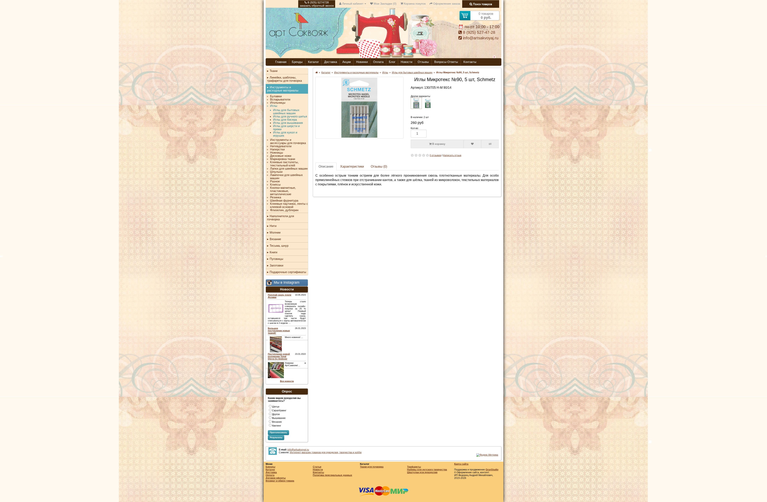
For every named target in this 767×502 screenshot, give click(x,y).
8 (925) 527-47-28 (478, 32)
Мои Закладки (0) (384, 3)
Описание (326, 166)
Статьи (317, 466)
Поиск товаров (482, 4)
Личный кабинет (352, 3)
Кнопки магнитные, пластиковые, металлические (283, 191)
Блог (392, 62)
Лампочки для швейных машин (286, 176)
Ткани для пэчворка (372, 466)
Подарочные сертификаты (288, 272)
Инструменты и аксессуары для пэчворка (288, 141)
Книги (273, 252)
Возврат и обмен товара (280, 480)
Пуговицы (276, 258)
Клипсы (275, 184)
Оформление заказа (446, 3)
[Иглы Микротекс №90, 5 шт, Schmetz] (359, 108)
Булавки (276, 96)
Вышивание (279, 418)
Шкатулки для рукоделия (422, 472)
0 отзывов (435, 155)
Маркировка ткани (282, 159)
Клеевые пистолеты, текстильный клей (284, 164)
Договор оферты (276, 478)
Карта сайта (461, 464)
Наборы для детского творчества (427, 469)
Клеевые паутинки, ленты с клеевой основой (289, 205)
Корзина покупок (414, 3)
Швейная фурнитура (284, 200)
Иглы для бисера (285, 119)
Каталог (313, 62)
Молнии (275, 232)
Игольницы (277, 102)
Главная (280, 62)
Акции (346, 62)
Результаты (276, 437)
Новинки (362, 62)
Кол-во (414, 128)
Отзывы (423, 62)
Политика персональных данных (332, 475)
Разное (275, 181)
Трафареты (414, 466)
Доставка (330, 62)
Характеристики (352, 166)
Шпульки (276, 171)
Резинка (275, 197)
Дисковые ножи (280, 155)
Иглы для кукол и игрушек (285, 134)
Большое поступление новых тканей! (279, 330)
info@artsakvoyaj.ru (480, 38)
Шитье (275, 406)
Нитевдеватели (280, 146)
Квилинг (276, 425)
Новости (406, 62)
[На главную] (299, 37)
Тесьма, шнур (279, 245)
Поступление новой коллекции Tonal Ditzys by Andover (279, 356)
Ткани (273, 71)
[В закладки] (472, 144)
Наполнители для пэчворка (280, 217)
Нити (273, 226)
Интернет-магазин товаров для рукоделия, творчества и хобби (326, 452)
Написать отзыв (452, 155)
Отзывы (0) (379, 166)
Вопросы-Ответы (446, 62)
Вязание (275, 239)
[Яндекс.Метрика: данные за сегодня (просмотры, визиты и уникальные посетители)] (487, 455)
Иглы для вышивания (288, 122)
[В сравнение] (490, 144)
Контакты (469, 62)
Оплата (378, 62)
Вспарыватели (280, 99)
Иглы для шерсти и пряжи (286, 127)
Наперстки (277, 149)
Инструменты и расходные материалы (282, 88)
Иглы (273, 105)
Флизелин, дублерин (284, 210)
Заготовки (276, 265)
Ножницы (276, 152)
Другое (276, 414)
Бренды (297, 62)
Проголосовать (278, 432)
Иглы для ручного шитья (290, 116)
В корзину (438, 143)
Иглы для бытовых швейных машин (286, 111)
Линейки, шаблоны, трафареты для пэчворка (284, 79)
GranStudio (492, 469)
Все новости (287, 381)
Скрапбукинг (279, 410)
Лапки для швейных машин (289, 168)
